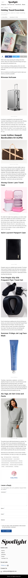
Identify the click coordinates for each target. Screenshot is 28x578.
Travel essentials (9, 466)
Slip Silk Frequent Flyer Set (16, 462)
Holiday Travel (16, 457)
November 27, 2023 (14, 17)
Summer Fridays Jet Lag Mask (16, 464)
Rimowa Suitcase (5, 462)
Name (3, 508)
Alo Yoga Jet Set (7, 457)
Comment (4, 492)
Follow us (4, 565)
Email (2, 514)
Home (2, 7)
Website (3, 519)
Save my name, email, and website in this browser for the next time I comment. (14, 526)
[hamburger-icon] (2, 2)
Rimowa (20, 460)
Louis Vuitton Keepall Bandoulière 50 (9, 460)
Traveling (16, 466)
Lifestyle (6, 7)
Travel (10, 7)
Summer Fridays (5, 464)
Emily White (4, 17)
